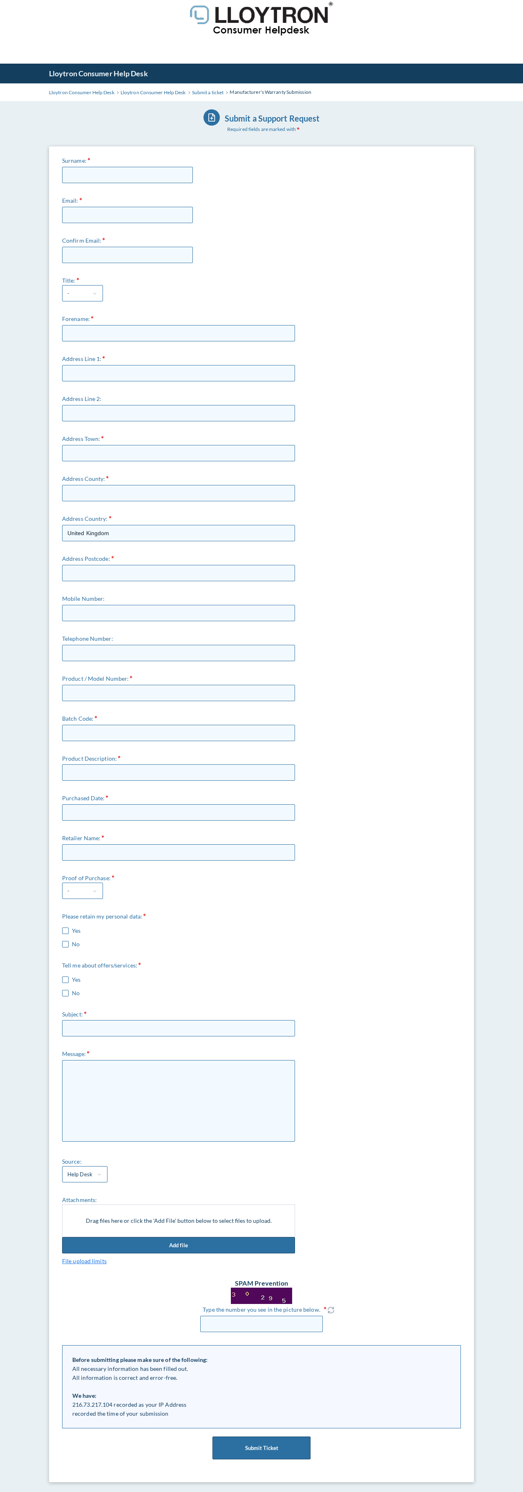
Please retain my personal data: (102, 916)
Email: (70, 200)
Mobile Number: (83, 598)
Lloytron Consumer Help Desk (98, 73)
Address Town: (81, 438)
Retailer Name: (81, 838)
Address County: (83, 478)
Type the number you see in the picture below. (261, 1309)
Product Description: (89, 758)
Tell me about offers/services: (99, 965)
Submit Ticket (261, 1448)
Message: (74, 1053)
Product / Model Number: (95, 678)
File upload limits (84, 1260)
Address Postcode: (86, 558)
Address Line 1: (82, 358)
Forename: (76, 318)
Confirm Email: (81, 240)
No (76, 944)
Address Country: (85, 518)
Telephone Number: (87, 638)
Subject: (72, 1014)
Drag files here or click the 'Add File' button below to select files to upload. (179, 1220)
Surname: (74, 160)
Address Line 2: (82, 398)
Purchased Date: (83, 798)
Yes (76, 931)
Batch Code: (78, 718)
